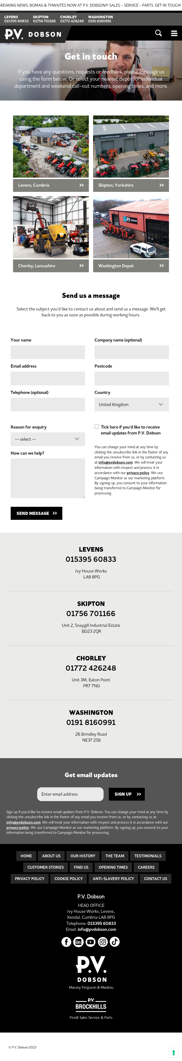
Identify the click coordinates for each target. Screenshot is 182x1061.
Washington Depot (131, 234)
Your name (21, 340)
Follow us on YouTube (90, 942)
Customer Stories (45, 867)
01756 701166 (44, 21)
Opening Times (113, 867)
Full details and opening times (51, 153)
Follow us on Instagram (103, 942)
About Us (51, 855)
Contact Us (155, 878)
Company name (118, 340)
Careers (146, 867)
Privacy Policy (29, 878)
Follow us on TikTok (115, 942)
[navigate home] (33, 27)
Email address (23, 366)
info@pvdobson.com (116, 462)
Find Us (81, 867)
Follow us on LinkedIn (78, 942)
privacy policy (138, 473)
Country (102, 392)
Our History (83, 855)
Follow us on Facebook (66, 942)
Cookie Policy (69, 878)
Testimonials (147, 855)
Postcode (103, 366)
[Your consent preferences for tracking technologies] (173, 1052)
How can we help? (27, 453)
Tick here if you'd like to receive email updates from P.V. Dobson (131, 430)
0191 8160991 (99, 21)
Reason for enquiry (28, 427)
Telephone (29, 392)
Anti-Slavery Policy (113, 878)
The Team (114, 855)
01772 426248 (72, 21)
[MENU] (174, 33)
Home (26, 855)
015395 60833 (16, 21)
